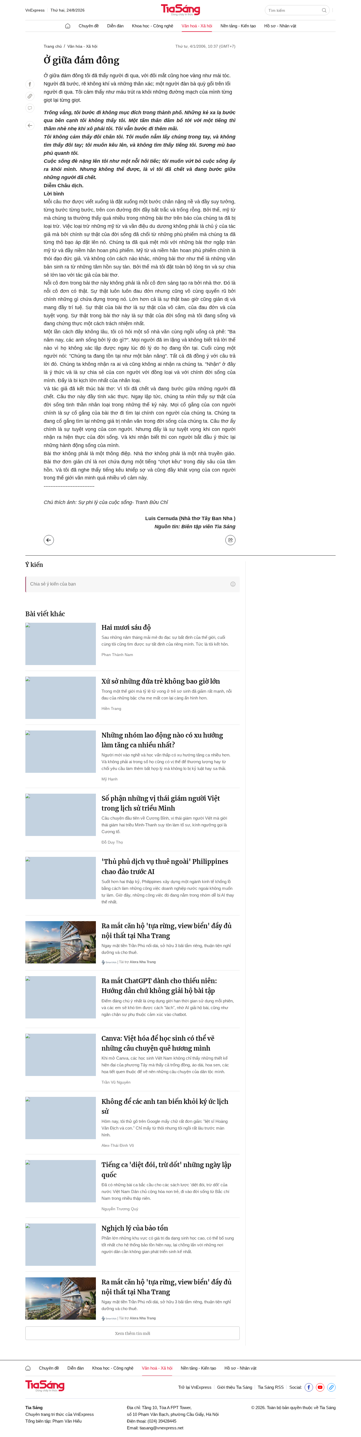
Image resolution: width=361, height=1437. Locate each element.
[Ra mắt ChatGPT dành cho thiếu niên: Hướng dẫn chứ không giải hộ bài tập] (60, 997)
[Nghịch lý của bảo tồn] (60, 1244)
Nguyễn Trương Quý (120, 1209)
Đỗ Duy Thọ (112, 842)
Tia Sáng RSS (271, 1387)
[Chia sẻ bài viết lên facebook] (29, 84)
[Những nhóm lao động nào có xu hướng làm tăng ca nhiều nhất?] (60, 751)
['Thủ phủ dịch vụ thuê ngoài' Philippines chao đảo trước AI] (60, 878)
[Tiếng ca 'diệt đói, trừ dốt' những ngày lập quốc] (60, 1181)
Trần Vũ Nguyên (116, 1082)
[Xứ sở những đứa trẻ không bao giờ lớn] (60, 698)
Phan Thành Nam (117, 654)
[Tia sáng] (180, 10)
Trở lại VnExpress (195, 1387)
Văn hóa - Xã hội (82, 46)
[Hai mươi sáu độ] (60, 644)
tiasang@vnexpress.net (161, 1427)
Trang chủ (53, 46)
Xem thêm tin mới (132, 1333)
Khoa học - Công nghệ (152, 25)
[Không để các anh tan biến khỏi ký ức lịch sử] (60, 1118)
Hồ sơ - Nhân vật (280, 25)
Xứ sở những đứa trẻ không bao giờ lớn (161, 681)
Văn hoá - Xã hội (197, 25)
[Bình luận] (29, 108)
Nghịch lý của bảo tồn (135, 1228)
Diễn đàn (115, 25)
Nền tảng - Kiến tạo (238, 25)
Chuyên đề (89, 25)
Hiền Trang (111, 708)
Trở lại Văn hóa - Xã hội (53, 539)
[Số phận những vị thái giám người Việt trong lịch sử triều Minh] (60, 815)
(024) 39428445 (162, 1421)
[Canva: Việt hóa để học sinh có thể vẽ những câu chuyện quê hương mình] (60, 1055)
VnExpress (35, 10)
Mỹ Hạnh (110, 779)
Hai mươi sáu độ (126, 627)
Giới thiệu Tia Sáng (234, 1387)
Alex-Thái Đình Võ (118, 1145)
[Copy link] (29, 96)
